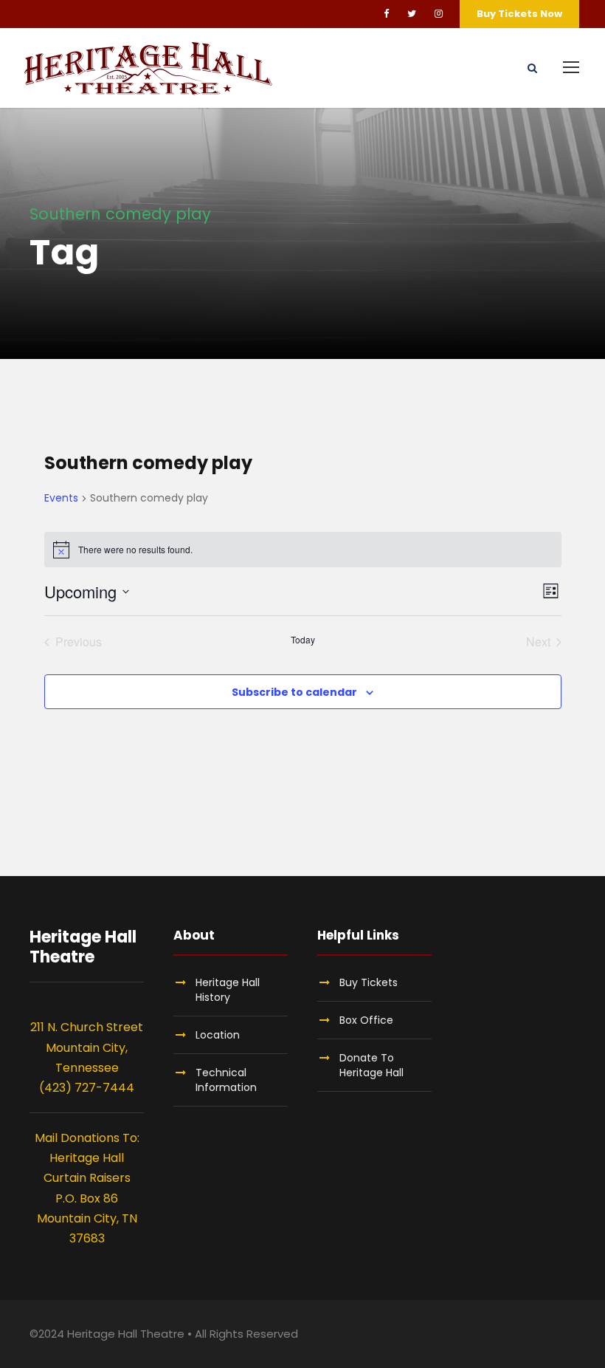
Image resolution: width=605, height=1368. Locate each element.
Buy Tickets (368, 982)
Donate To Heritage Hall (371, 1065)
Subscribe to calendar (294, 692)
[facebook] (386, 14)
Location (218, 1034)
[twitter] (411, 14)
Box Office (366, 1020)
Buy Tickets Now (519, 14)
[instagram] (439, 14)
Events (61, 498)
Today (303, 640)
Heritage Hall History (228, 990)
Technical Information (226, 1080)
